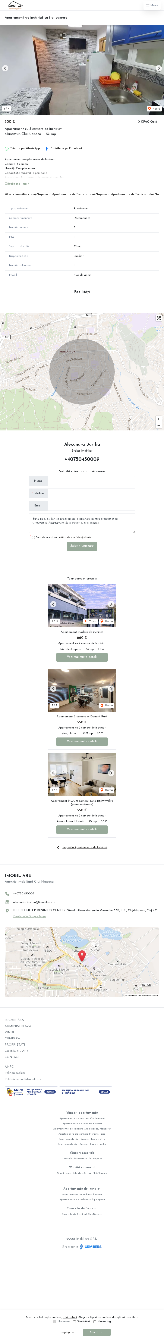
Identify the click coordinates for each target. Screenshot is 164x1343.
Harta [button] (156, 108)
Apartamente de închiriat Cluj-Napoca (79, 194)
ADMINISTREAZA (18, 1026)
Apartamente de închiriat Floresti (82, 1194)
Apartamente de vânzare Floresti (82, 1123)
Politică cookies (15, 1073)
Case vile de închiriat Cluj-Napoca (82, 1214)
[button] (5, 68)
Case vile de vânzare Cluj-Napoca (82, 1158)
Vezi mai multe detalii (82, 657)
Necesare (63, 1321)
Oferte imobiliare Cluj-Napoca (26, 194)
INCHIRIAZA (14, 1020)
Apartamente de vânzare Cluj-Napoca (82, 1118)
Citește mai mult (17, 184)
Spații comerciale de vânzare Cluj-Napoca (82, 1173)
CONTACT (12, 1057)
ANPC (9, 1066)
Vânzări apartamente (82, 1113)
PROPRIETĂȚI (15, 1044)
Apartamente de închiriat (82, 1189)
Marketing (104, 1321)
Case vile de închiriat (82, 1208)
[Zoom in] (159, 419)
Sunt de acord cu (63, 537)
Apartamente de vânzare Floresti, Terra (82, 1134)
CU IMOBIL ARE (16, 1051)
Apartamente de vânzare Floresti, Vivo (82, 1139)
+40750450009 (82, 459)
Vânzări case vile (82, 1153)
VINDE (10, 1032)
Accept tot (97, 1332)
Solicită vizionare (82, 546)
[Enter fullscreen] (159, 318)
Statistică (83, 1321)
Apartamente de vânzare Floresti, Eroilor (82, 1144)
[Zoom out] (159, 425)
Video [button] (92, 621)
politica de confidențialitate (74, 537)
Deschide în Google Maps (29, 916)
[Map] (82, 371)
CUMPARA (12, 1038)
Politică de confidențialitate (23, 1079)
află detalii (70, 1317)
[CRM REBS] (90, 1246)
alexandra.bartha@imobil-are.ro (34, 902)
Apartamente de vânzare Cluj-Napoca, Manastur (82, 1129)
